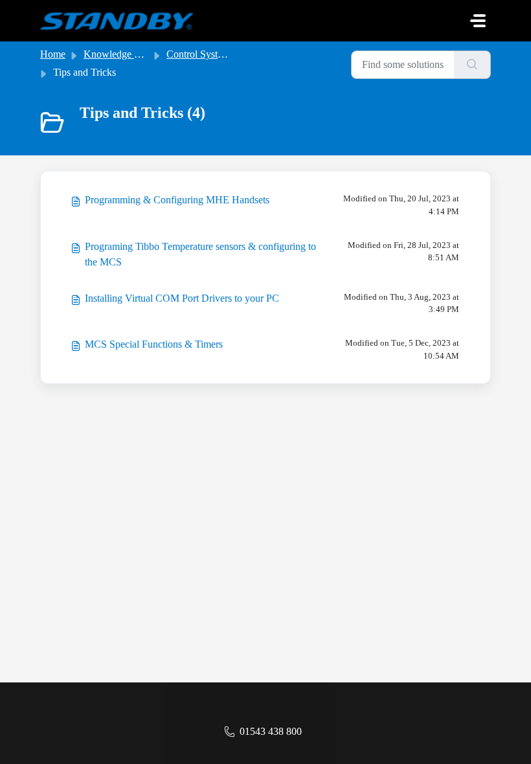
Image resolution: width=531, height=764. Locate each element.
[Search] (472, 65)
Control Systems (200, 54)
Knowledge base (118, 54)
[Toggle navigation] (478, 20)
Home (52, 54)
